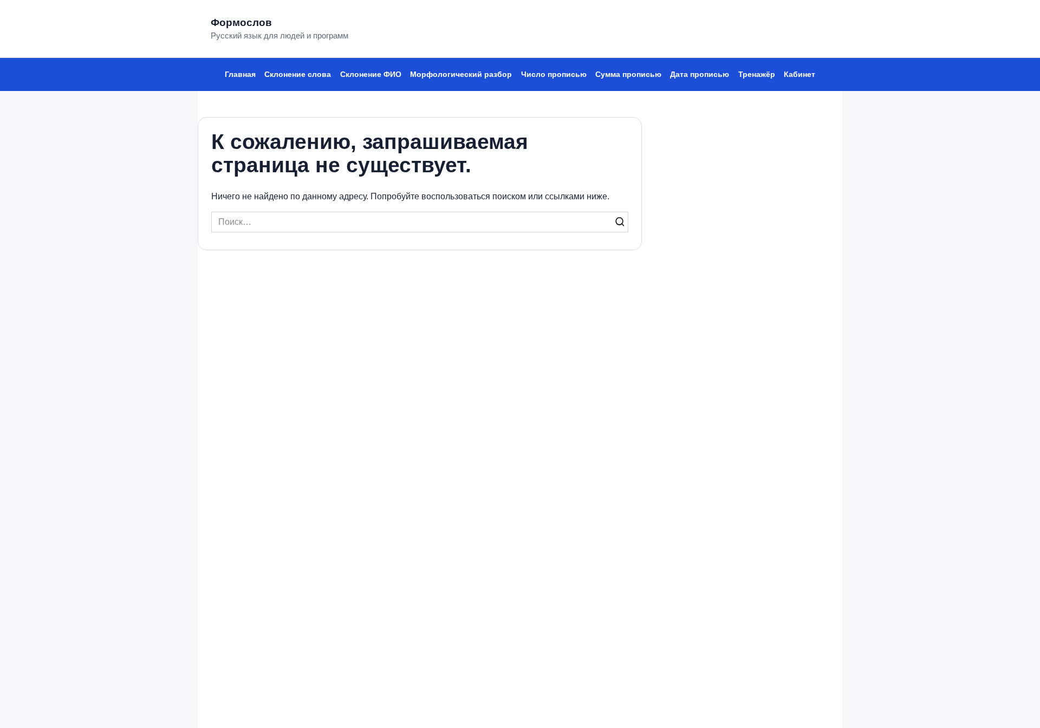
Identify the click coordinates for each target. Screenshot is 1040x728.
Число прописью (554, 74)
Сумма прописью (628, 74)
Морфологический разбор (461, 74)
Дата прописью (699, 74)
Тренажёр (756, 74)
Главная (240, 74)
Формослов (241, 22)
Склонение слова (297, 74)
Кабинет (799, 74)
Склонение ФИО (370, 74)
